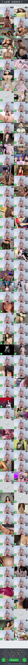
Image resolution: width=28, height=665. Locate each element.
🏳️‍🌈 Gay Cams (21, 655)
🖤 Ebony (11, 650)
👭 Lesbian (6, 655)
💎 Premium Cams (14, 657)
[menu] (3, 660)
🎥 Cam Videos (7, 661)
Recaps (16, 663)
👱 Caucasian (21, 650)
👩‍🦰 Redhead (10, 654)
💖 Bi (10, 655)
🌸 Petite (20, 654)
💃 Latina (15, 650)
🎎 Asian (6, 650)
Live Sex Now (14, 660)
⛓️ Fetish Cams (22, 657)
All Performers (20, 663)
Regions (10, 663)
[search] (24, 660)
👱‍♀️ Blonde (23, 652)
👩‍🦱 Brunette (4, 654)
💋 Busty (24, 654)
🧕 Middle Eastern (6, 652)
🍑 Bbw (15, 654)
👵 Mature (13, 652)
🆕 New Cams (15, 655)
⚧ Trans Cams (6, 657)
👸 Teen (18, 652)
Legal (24, 663)
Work (13, 663)
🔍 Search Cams (20, 661)
